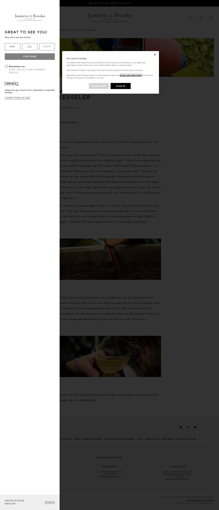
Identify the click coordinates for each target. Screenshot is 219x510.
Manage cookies (98, 86)
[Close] (155, 54)
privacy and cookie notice (130, 75)
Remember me (17, 67)
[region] (110, 72)
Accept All (120, 86)
